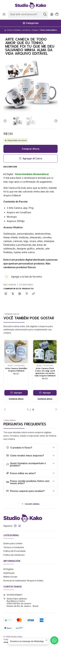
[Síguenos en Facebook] (19, 525)
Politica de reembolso (14, 555)
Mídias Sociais (10, 576)
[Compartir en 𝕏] (12, 293)
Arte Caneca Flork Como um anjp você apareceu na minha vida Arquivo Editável (44, 372)
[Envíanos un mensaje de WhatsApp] (54, 640)
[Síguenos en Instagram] (15, 525)
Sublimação (9, 573)
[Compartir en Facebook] (5, 293)
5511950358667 (14, 595)
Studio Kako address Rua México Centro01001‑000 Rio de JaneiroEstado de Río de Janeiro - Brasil (22, 602)
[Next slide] (55, 121)
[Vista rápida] (8, 351)
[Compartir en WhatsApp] (19, 293)
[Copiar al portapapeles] (33, 293)
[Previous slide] (5, 121)
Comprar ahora (16, 398)
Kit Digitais (8, 569)
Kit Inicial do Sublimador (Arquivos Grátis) (23, 580)
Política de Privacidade (14, 551)
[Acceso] (51, 14)
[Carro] (56, 14)
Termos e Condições (13, 547)
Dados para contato (12, 543)
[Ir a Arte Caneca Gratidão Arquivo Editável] (16, 351)
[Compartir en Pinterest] (26, 293)
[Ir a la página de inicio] (30, 5)
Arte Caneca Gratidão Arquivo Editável (16, 369)
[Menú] (4, 14)
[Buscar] (45, 14)
